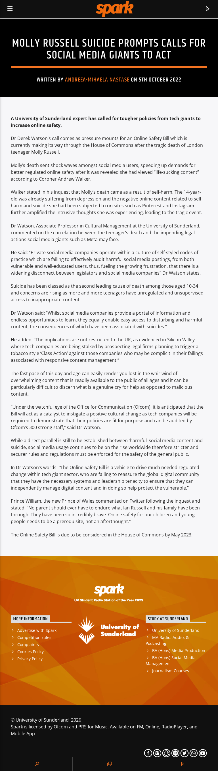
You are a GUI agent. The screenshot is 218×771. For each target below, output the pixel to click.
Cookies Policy (30, 651)
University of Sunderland (176, 630)
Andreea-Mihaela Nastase (97, 79)
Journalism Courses (170, 670)
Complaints (28, 644)
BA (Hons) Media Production (178, 650)
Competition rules (34, 637)
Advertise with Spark (36, 630)
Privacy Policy (30, 658)
